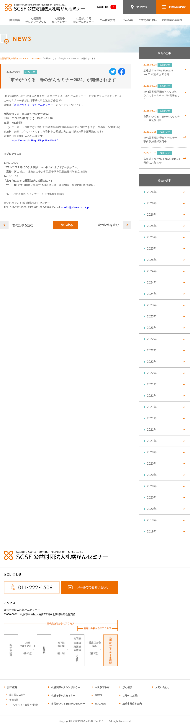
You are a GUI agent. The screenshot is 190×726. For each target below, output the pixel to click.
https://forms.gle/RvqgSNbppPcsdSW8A (35, 140)
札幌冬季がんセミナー (63, 695)
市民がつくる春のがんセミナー (68, 703)
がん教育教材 (102, 687)
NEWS (37, 58)
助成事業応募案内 (132, 703)
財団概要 (12, 687)
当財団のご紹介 (17, 694)
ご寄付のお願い (130, 695)
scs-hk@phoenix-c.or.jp (75, 207)
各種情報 (13, 699)
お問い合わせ (162, 687)
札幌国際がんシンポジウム (65, 687)
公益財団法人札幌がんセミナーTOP (16, 58)
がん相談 (127, 687)
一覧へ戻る (65, 225)
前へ (4, 225)
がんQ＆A (100, 703)
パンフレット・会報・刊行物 (23, 704)
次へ (127, 225)
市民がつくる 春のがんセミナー (33, 104)
